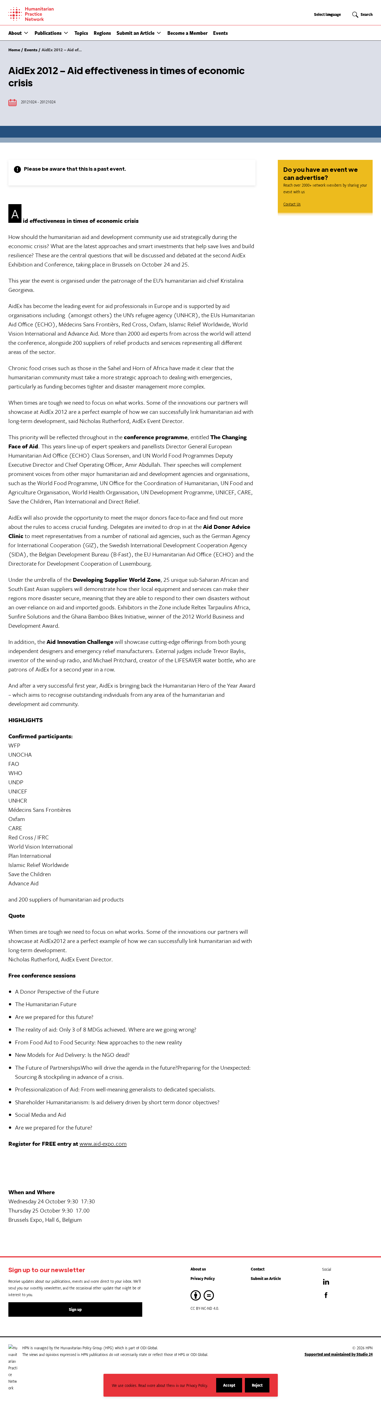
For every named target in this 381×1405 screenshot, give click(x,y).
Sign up (75, 1309)
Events (220, 32)
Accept (232, 1387)
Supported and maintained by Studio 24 (339, 1354)
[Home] (50, 14)
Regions (102, 32)
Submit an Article (136, 32)
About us (198, 1269)
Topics (81, 32)
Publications (48, 32)
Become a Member (187, 32)
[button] (26, 33)
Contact (257, 1269)
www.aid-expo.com (103, 1143)
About (15, 32)
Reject (260, 1387)
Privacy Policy (203, 1278)
